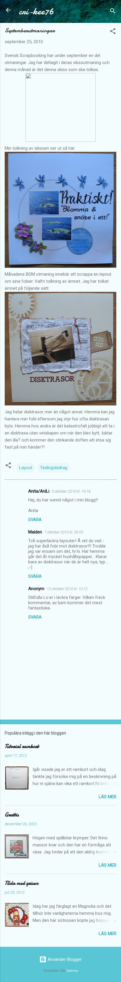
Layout (25, 467)
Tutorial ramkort (22, 746)
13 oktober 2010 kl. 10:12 (67, 589)
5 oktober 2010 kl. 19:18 (71, 491)
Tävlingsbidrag (53, 467)
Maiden (35, 532)
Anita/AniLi (38, 491)
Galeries (72, 971)
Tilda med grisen (21, 883)
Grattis (12, 814)
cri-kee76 (36, 11)
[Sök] (112, 12)
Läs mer (107, 796)
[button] (112, 32)
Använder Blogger (64, 959)
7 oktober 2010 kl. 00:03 (63, 532)
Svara (35, 519)
